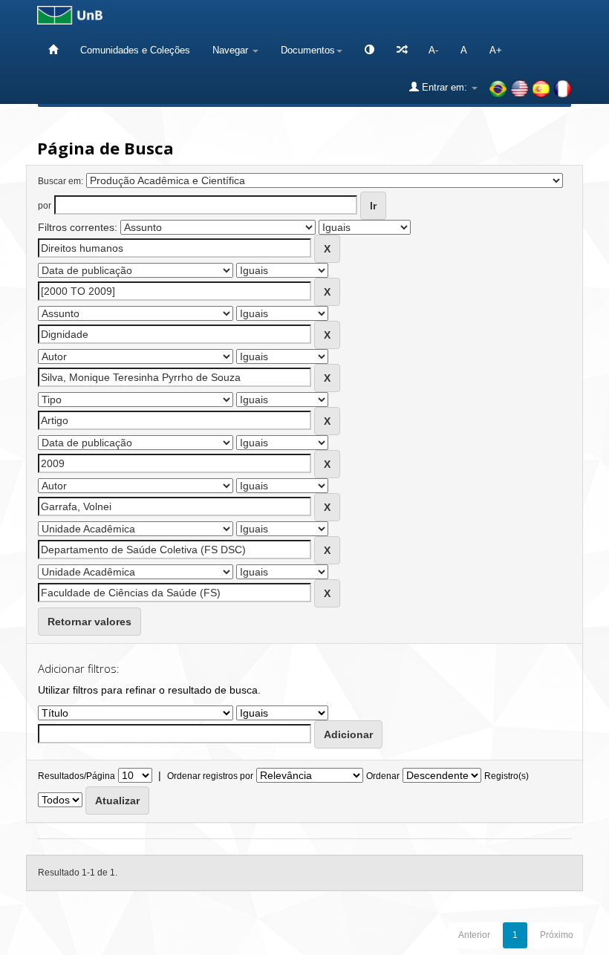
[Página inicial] (53, 50)
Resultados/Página (76, 776)
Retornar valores (89, 622)
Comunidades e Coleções (135, 50)
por (44, 206)
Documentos (308, 50)
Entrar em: (444, 87)
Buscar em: (60, 181)
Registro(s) (506, 776)
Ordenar (383, 776)
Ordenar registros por (210, 776)
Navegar (231, 50)
